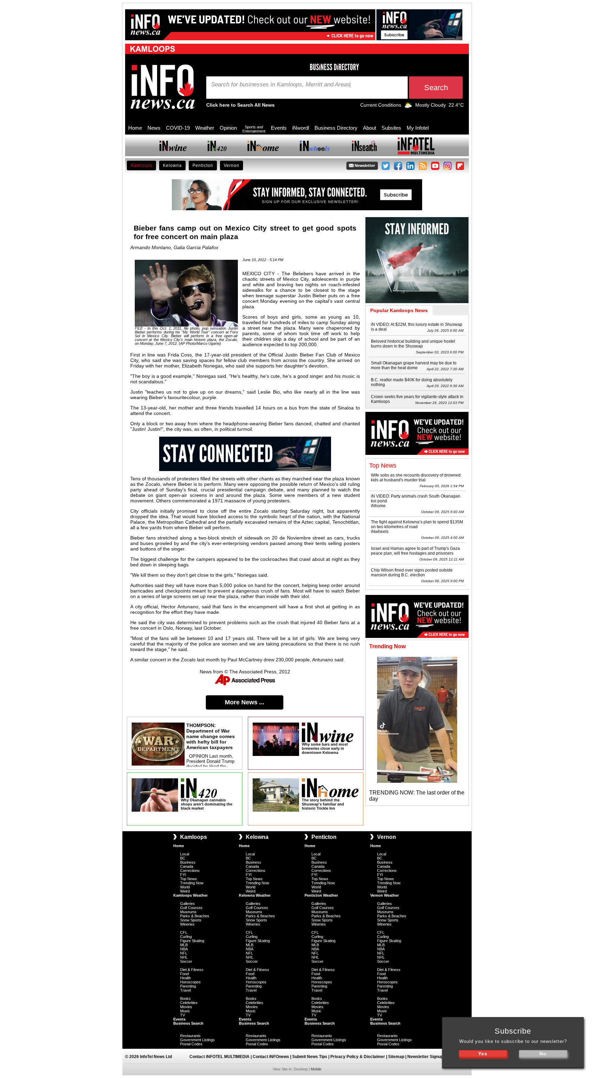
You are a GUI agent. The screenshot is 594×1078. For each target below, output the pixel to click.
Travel (185, 990)
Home (135, 128)
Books (185, 998)
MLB (184, 945)
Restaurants (190, 1036)
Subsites (391, 128)
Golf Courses (191, 908)
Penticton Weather (321, 895)
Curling (186, 937)
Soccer (186, 961)
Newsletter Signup (425, 1056)
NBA (184, 949)
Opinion (228, 128)
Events (279, 128)
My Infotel (418, 128)
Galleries (187, 903)
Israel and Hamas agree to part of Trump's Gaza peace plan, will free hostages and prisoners (415, 551)
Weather (204, 128)
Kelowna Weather (255, 895)
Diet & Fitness (192, 970)
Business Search (188, 1023)
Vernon (231, 165)
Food (184, 974)
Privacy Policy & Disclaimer (357, 1056)
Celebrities (189, 1003)
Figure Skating (192, 941)
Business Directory (336, 128)
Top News (188, 879)
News (154, 128)
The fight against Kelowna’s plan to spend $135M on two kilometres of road (417, 524)
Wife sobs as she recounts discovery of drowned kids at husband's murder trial (416, 477)
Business (188, 862)
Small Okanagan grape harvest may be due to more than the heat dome (413, 365)
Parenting (188, 986)
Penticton (202, 165)
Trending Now (192, 883)
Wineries (187, 924)
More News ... (244, 702)
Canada (186, 866)
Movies (186, 1007)
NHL (184, 957)
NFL (183, 953)
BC (182, 858)
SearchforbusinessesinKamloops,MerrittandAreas (280, 85)
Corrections (190, 870)
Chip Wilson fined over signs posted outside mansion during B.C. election (412, 572)
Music (185, 1011)
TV (182, 1015)
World (185, 887)
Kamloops (141, 165)
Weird (185, 891)
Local (184, 854)
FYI (183, 875)
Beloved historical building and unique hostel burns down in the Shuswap (413, 344)
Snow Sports (190, 920)
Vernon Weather (384, 895)
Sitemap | (397, 1056)
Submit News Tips (309, 1056)
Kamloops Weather (190, 895)
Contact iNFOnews (271, 1056)
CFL (183, 932)
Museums (188, 912)
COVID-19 (178, 128)
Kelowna (172, 165)
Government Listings (197, 1040)
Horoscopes (190, 982)
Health (185, 978)
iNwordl (300, 128)
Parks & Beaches (194, 916)
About (369, 128)
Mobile (316, 1069)
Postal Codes (191, 1044)
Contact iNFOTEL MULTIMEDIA (219, 1056)
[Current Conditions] (408, 106)
